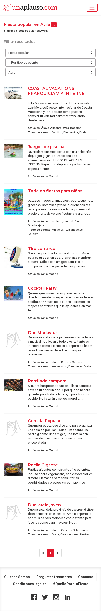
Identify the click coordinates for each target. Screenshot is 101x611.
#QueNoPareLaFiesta (70, 584)
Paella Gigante (43, 464)
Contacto (85, 577)
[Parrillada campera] (13, 385)
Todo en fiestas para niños (55, 190)
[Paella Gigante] (13, 469)
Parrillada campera (47, 380)
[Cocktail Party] (13, 293)
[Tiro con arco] (13, 257)
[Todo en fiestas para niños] (13, 202)
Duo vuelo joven (44, 504)
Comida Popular (44, 420)
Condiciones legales (30, 584)
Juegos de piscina (46, 146)
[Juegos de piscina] (13, 151)
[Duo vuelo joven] (13, 512)
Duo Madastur (42, 332)
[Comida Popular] (13, 428)
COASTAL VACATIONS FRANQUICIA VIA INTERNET (58, 91)
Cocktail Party (42, 288)
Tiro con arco (41, 248)
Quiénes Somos (17, 577)
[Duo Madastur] (13, 340)
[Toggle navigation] (92, 8)
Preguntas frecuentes (54, 577)
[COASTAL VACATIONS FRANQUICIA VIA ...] (13, 92)
